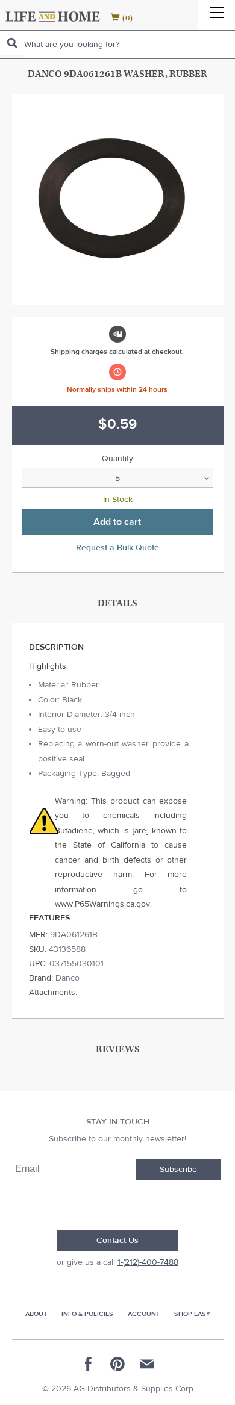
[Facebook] (88, 1364)
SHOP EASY (192, 1313)
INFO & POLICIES (87, 1313)
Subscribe (178, 1169)
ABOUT (36, 1313)
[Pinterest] (117, 1364)
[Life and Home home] (52, 16)
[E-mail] (146, 1364)
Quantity (117, 458)
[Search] (12, 43)
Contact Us (117, 1240)
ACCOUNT (144, 1313)
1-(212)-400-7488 (148, 1262)
